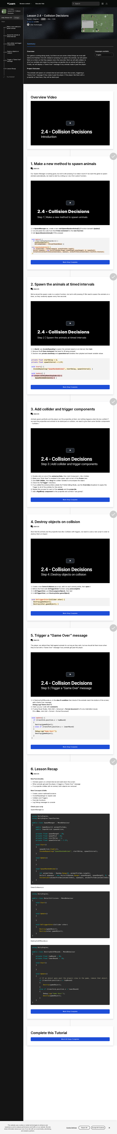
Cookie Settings (71, 1128)
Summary (31, 44)
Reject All (84, 1128)
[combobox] (85, 3)
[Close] (109, 1128)
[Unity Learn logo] (11, 3)
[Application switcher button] (102, 3)
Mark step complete (70, 262)
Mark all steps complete (70, 1039)
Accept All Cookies (98, 1128)
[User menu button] (106, 3)
